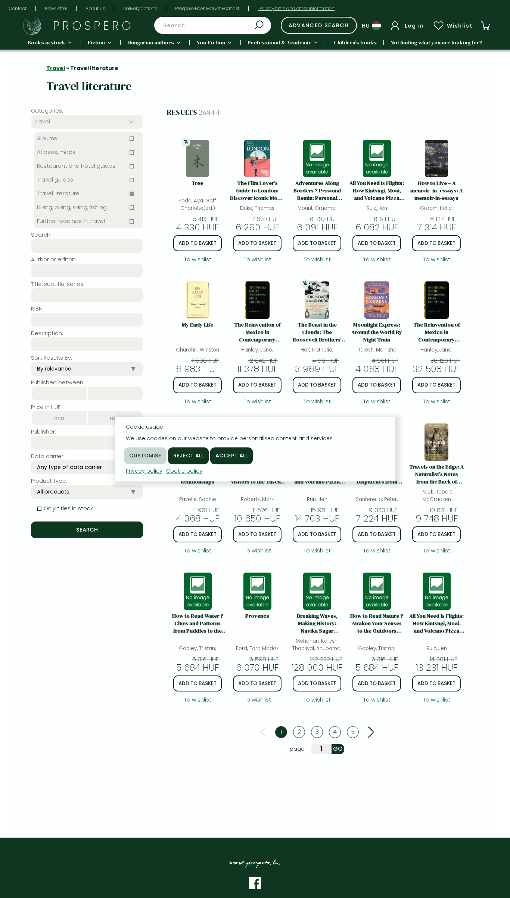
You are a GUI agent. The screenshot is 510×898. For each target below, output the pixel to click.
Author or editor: (53, 259)
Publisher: (43, 431)
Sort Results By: (51, 358)
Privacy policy (144, 471)
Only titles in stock (68, 508)
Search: (41, 235)
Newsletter (56, 8)
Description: (47, 333)
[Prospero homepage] (32, 26)
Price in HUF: (46, 407)
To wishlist (197, 259)
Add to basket (197, 243)
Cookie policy (184, 471)
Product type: (49, 481)
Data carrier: (48, 456)
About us (95, 8)
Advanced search (319, 25)
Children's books (355, 42)
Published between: (57, 382)
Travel (55, 68)
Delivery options (140, 8)
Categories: (47, 110)
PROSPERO (93, 25)
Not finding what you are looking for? (436, 42)
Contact (18, 8)
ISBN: (37, 308)
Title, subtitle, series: (57, 284)
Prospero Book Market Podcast (207, 8)
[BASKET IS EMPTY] (485, 26)
